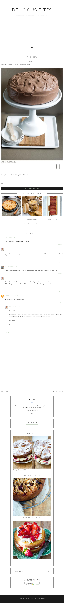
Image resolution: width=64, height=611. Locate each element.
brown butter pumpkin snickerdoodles (32, 219)
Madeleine (9, 295)
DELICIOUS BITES (32, 10)
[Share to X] (33, 224)
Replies (9, 304)
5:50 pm (25, 307)
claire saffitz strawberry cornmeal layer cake (32, 560)
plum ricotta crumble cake (32, 517)
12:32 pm (14, 266)
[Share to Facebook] (36, 224)
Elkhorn (8, 266)
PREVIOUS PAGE (57, 391)
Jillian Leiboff (10, 249)
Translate (36, 584)
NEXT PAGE (5, 391)
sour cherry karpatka (32, 475)
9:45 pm (12, 237)
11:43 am (16, 295)
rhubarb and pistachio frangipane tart (52, 219)
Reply (60, 244)
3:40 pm (21, 278)
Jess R (7, 237)
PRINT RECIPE (32, 188)
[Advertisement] (32, 33)
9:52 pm (21, 249)
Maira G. (42, 598)
